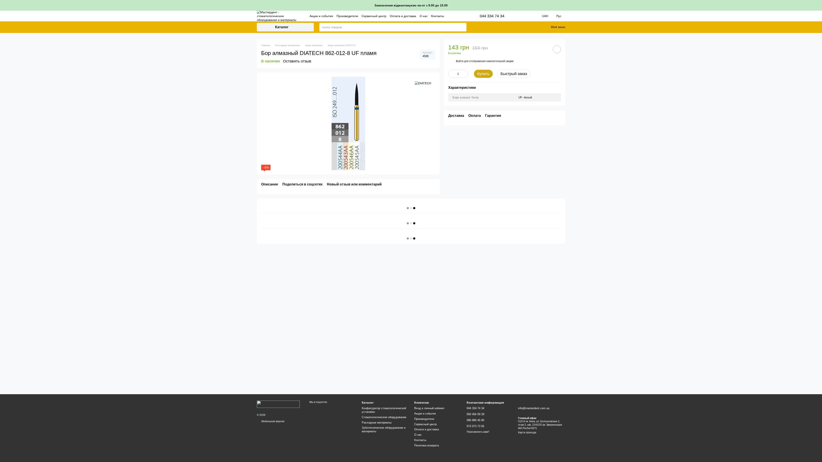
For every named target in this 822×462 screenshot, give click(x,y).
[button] (818, 5)
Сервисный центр (374, 16)
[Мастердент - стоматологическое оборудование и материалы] (278, 404)
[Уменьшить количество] (451, 74)
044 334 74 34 (492, 16)
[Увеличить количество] (465, 74)
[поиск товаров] (463, 27)
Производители (347, 16)
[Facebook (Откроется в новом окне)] (525, 16)
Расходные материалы (377, 422)
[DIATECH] (423, 83)
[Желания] (537, 27)
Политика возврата (426, 445)
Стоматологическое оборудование (384, 417)
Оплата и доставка (403, 16)
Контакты (437, 16)
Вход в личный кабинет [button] (429, 408)
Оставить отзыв (297, 61)
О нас (424, 16)
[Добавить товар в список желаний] (557, 49)
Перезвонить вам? (478, 431)
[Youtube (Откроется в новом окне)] (531, 16)
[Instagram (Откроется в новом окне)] (519, 16)
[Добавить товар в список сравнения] (545, 49)
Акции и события (321, 16)
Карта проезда (527, 432)
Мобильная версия (272, 421)
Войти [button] (459, 61)
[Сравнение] (526, 27)
